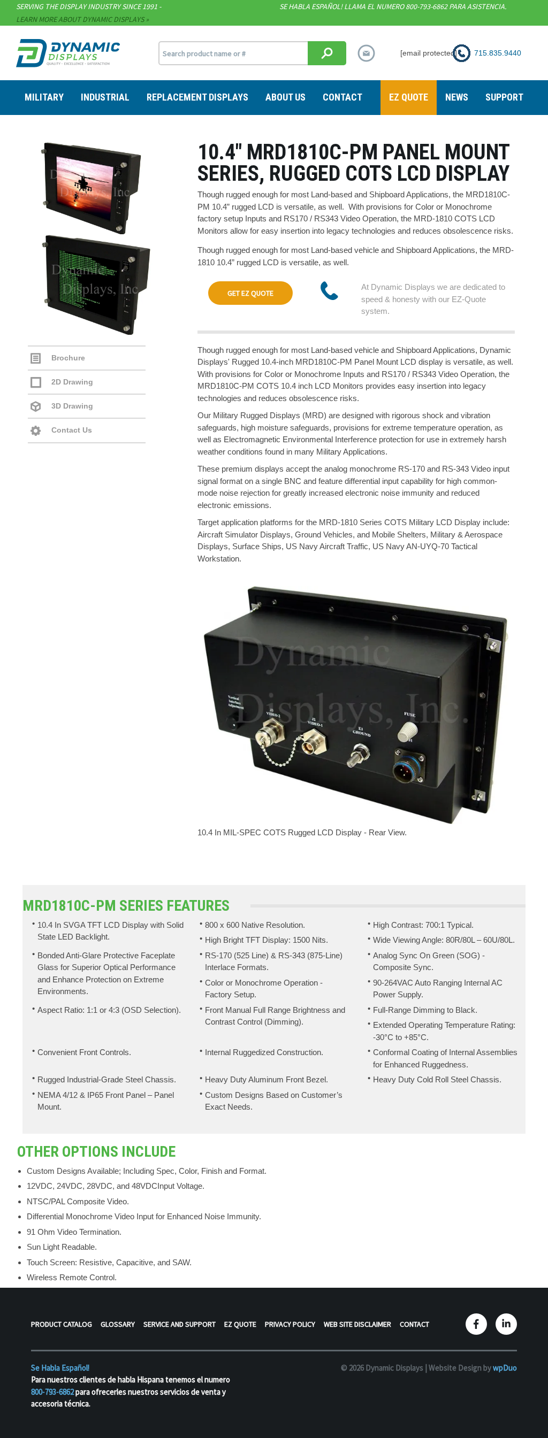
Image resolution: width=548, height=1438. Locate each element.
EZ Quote (408, 97)
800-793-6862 (52, 1392)
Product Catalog (61, 1324)
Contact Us (70, 430)
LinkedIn (506, 1324)
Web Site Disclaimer (357, 1324)
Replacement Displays (197, 97)
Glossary (118, 1324)
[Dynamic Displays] (68, 52)
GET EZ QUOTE (250, 293)
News (456, 97)
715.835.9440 (497, 53)
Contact (342, 97)
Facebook (476, 1324)
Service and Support (179, 1324)
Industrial (105, 97)
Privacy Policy (290, 1324)
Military (44, 97)
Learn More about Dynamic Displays (80, 19)
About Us (285, 97)
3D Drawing (71, 406)
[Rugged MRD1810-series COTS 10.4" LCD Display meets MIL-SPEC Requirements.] (107, 188)
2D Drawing (71, 382)
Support (504, 97)
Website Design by (473, 1368)
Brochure (67, 357)
